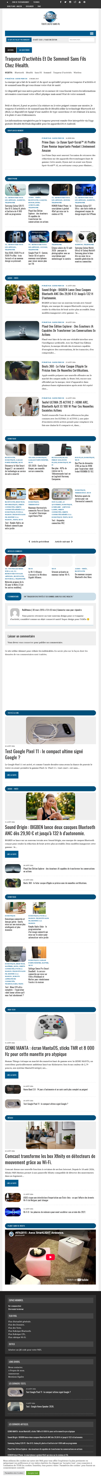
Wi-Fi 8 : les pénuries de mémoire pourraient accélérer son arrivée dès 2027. (54, 1212)
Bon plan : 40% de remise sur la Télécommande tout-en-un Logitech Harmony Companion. (61, 474)
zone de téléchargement (20, 2)
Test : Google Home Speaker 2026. (40, 1406)
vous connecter (26, 642)
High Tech (20, 502)
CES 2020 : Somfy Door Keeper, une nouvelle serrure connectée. (37, 468)
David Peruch (21, 79)
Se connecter (14, 1306)
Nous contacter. (15, 1367)
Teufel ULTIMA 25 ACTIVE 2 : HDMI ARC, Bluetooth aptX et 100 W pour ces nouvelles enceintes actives (68, 406)
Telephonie (10, 203)
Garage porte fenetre (38, 460)
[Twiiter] (65, 1)
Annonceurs (13, 1373)
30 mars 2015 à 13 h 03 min (44, 609)
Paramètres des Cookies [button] (14, 1473)
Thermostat (33, 505)
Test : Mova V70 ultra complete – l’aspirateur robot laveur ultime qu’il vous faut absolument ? (14, 991)
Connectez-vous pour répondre (69, 609)
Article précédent (40, 541)
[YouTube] (80, 1)
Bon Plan (79, 457)
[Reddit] (75, 1)
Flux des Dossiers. (16, 1324)
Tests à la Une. (13, 712)
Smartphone (12, 178)
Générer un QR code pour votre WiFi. (25, 1349)
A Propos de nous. (16, 1370)
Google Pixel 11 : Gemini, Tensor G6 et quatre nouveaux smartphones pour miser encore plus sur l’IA (38, 258)
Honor (31, 203)
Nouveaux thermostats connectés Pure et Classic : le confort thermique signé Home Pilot (38, 511)
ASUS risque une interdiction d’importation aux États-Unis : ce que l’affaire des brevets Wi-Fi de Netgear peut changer (58, 1199)
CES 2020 (31, 457)
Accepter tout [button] (33, 1473)
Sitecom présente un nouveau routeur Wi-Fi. (61, 573)
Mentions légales (16, 1376)
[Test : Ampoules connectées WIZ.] (62, 498)
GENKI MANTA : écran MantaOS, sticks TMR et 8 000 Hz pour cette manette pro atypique (49, 1050)
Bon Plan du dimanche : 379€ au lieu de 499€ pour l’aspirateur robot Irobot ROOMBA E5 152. (84, 467)
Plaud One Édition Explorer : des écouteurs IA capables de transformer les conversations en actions (38, 216)
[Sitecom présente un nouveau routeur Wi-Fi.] (62, 564)
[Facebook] (61, 1)
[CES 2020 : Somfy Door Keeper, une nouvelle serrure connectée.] (38, 453)
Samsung (21, 200)
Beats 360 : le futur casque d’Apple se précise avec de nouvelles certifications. (65, 368)
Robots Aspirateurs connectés (12, 978)
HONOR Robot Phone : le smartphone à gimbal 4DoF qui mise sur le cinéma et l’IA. (61, 209)
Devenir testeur (16, 1309)
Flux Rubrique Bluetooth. (19, 1331)
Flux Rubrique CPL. (17, 1334)
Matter (45, 963)
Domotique (10, 460)
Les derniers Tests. (17, 1383)
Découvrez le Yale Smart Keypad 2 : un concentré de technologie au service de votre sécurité (15, 469)
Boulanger (30, 6)
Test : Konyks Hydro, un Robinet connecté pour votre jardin (14, 525)
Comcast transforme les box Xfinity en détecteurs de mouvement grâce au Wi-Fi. (50, 1158)
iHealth (29, 72)
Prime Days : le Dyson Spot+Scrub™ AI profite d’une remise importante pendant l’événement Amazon (68, 146)
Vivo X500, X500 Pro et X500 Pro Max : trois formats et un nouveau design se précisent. (14, 257)
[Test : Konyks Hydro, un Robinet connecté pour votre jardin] (15, 498)
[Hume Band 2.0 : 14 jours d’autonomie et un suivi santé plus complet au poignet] (13, 1091)
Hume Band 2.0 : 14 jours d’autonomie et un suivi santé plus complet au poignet (55, 1089)
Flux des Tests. (15, 1327)
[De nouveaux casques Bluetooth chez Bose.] (85, 564)
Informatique (11, 505)
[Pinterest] (84, 1)
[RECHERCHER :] (81, 39)
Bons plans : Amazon (14, 6)
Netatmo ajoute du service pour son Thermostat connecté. (84, 498)
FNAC (39, 6)
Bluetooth (19, 72)
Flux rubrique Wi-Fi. (17, 1337)
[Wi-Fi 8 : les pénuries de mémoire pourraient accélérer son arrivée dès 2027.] (13, 1214)
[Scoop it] (94, 1)
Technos (36, 2)
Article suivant (62, 541)
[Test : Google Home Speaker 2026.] (15, 1409)
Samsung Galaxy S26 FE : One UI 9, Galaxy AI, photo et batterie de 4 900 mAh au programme (15, 209)
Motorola (10, 579)
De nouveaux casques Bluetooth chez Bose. (83, 576)
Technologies (11, 984)
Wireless (77, 72)
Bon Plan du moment (16, 130)
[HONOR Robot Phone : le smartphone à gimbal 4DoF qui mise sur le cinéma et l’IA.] (62, 193)
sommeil (47, 72)
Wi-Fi (20, 462)
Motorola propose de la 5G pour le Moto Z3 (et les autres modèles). (14, 584)
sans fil (38, 72)
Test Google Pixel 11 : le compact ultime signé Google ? (44, 754)
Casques (43, 200)
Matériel (9, 966)
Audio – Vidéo (13, 278)
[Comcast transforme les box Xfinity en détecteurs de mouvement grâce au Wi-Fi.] (50, 1147)
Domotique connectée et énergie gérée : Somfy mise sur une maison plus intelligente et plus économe (15, 924)
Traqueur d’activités (62, 72)
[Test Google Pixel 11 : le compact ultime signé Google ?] (50, 742)
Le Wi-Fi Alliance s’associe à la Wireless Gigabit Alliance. (37, 574)
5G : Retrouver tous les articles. (14, 573)
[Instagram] (70, 1)
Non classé (57, 502)
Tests (15, 520)
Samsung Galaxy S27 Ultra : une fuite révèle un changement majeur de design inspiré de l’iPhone (85, 209)
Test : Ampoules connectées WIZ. (58, 522)
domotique (12, 438)
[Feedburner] (89, 1)
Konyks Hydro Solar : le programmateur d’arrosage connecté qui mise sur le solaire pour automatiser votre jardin (38, 932)
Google (43, 247)
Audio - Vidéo (34, 197)
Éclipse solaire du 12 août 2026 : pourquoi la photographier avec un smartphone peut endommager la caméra (62, 253)
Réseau (10, 1117)
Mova (16, 966)
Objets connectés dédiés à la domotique (15, 509)
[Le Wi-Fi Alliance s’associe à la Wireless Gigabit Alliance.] (38, 564)
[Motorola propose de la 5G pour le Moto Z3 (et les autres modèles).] (15, 565)
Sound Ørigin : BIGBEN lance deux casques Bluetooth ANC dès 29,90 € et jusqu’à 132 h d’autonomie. (67, 293)
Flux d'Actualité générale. (19, 1321)
